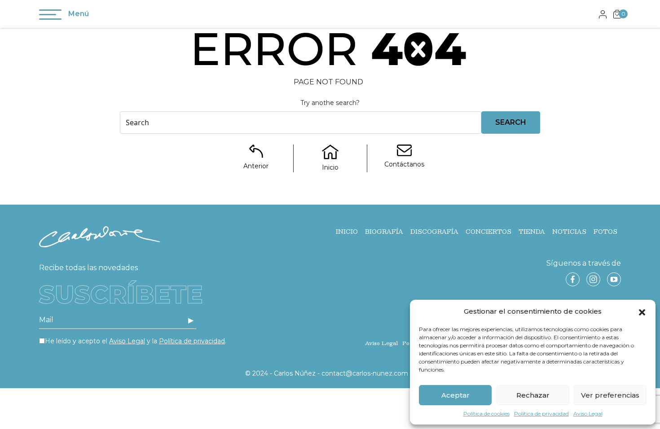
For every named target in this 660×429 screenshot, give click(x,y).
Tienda (532, 231)
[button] (642, 311)
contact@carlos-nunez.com (364, 373)
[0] (617, 13)
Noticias (569, 231)
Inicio (347, 231)
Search (510, 122)
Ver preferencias (610, 395)
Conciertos (488, 231)
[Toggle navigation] (50, 16)
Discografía (434, 231)
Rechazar (533, 395)
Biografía (384, 231)
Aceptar (455, 395)
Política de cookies (486, 413)
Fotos (605, 231)
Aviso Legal (588, 413)
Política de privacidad (541, 413)
